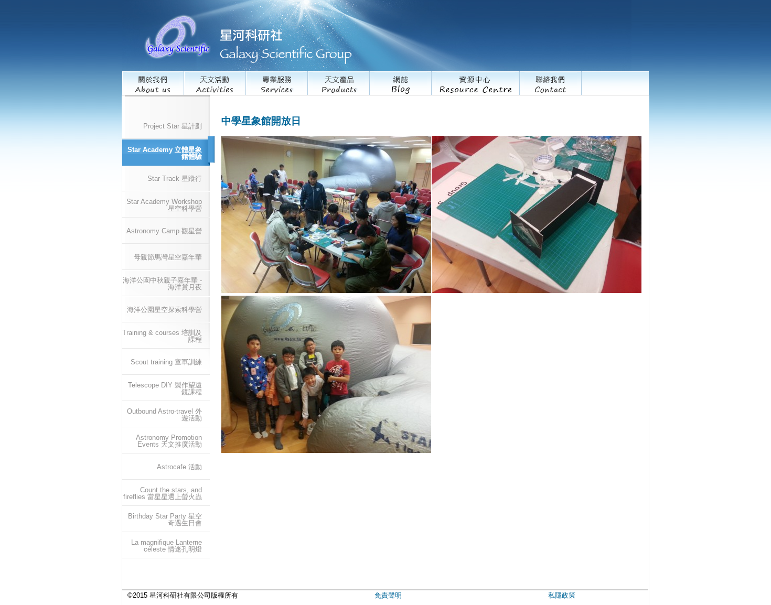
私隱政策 (561, 595)
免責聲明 (388, 595)
